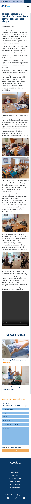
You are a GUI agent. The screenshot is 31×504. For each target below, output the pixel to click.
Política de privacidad (15, 478)
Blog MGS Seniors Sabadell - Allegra (14, 399)
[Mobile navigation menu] (28, 5)
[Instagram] (16, 498)
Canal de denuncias (15, 487)
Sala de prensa (15, 472)
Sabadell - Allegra (6, 24)
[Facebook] (8, 498)
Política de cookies (15, 481)
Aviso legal (15, 475)
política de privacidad (14, 447)
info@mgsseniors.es (20, 495)
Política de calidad (15, 484)
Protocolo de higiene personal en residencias (14, 388)
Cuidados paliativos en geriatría (15, 360)
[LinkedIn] (24, 498)
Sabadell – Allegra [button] (17, 1)
